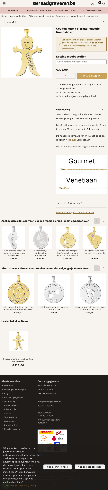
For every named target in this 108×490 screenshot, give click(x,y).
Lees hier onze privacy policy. (21, 485)
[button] (4, 3)
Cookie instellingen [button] (57, 466)
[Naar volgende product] (104, 22)
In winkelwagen (91, 75)
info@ (40, 401)
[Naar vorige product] (97, 22)
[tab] (81, 109)
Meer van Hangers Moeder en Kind (75, 212)
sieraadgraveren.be (52, 401)
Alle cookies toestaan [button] (90, 466)
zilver (73, 139)
